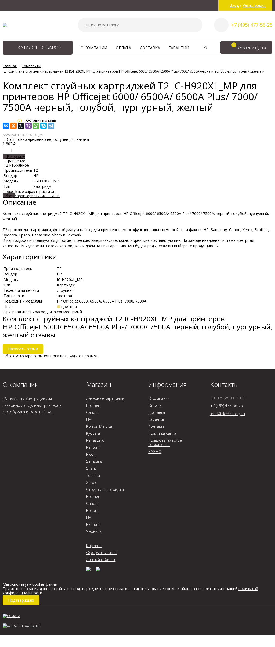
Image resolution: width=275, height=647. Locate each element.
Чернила (94, 531)
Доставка (150, 47)
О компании (94, 47)
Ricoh (91, 454)
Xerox (91, 482)
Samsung (94, 461)
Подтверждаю (21, 600)
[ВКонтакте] (6, 126)
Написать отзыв (23, 348)
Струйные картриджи (105, 489)
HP (88, 419)
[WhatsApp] (36, 126)
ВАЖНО (154, 451)
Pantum (93, 447)
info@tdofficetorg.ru (227, 413)
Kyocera (93, 433)
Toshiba (93, 475)
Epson (91, 510)
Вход (234, 5)
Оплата (123, 47)
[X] (21, 126)
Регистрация (254, 5)
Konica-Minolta (99, 426)
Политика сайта (162, 433)
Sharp (91, 468)
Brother (92, 405)
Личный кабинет (100, 559)
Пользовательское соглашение (165, 442)
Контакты (156, 426)
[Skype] (43, 126)
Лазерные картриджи (105, 398)
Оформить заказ (101, 552)
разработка (28, 625)
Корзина (94, 545)
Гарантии (179, 47)
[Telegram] (51, 126)
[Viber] (28, 126)
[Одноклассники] (13, 126)
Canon (91, 412)
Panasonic (95, 440)
